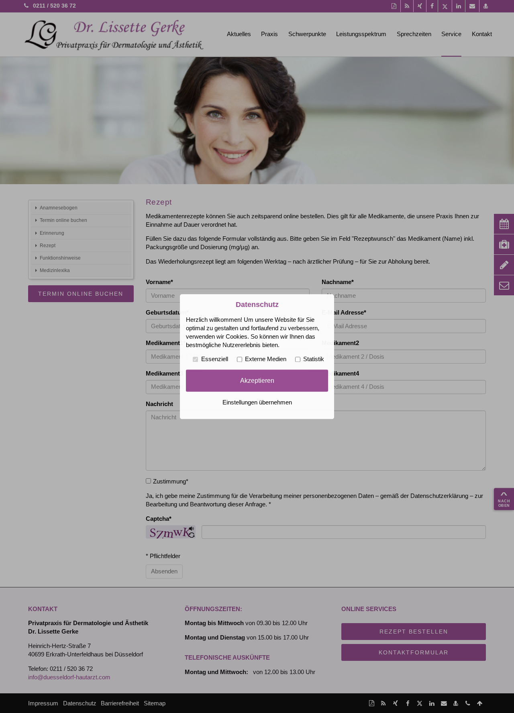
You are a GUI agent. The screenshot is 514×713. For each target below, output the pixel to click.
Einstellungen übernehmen (257, 402)
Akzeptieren (257, 380)
